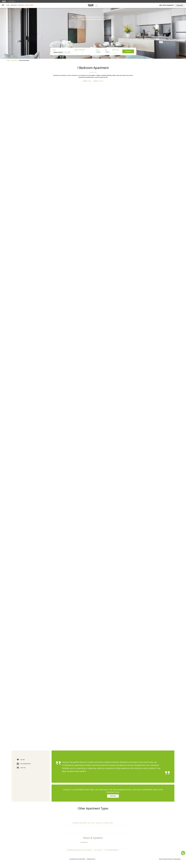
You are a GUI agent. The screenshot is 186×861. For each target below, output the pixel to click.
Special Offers (29, 5)
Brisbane (76, 822)
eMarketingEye (177, 859)
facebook (84, 852)
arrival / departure (79, 49)
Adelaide (99, 822)
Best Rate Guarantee (166, 5)
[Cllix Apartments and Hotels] (4, 1)
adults (98, 50)
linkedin (102, 852)
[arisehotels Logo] (93, 5)
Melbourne (83, 822)
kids (106, 50)
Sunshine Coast (108, 822)
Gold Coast (91, 822)
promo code (115, 50)
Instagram (90, 852)
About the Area (77, 829)
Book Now (128, 51)
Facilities (21, 5)
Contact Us (101, 829)
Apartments (13, 5)
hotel (54, 50)
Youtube (97, 852)
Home (7, 5)
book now (180, 5)
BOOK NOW (113, 796)
